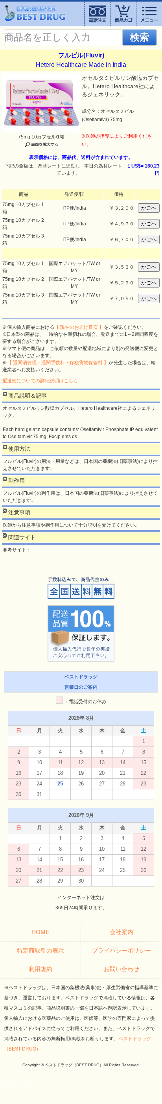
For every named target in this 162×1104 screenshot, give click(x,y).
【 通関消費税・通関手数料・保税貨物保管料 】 (58, 362)
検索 (139, 37)
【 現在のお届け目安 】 (79, 327)
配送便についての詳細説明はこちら (40, 380)
